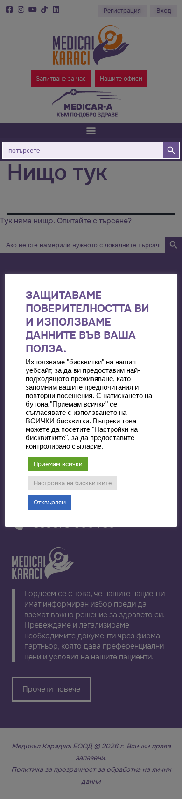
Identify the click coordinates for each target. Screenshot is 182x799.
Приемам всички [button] (58, 464)
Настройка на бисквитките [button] (73, 483)
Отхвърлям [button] (50, 502)
